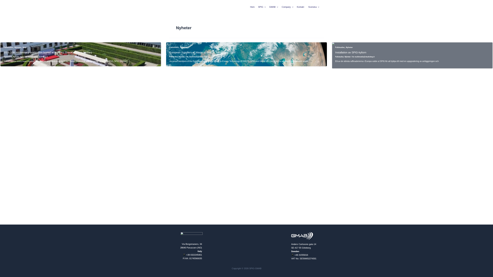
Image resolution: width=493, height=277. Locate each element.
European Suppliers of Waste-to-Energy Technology (198, 52)
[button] (264, 7)
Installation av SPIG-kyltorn (350, 52)
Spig (24, 47)
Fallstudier (8, 47)
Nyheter (17, 47)
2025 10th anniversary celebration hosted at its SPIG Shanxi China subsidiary (48, 52)
